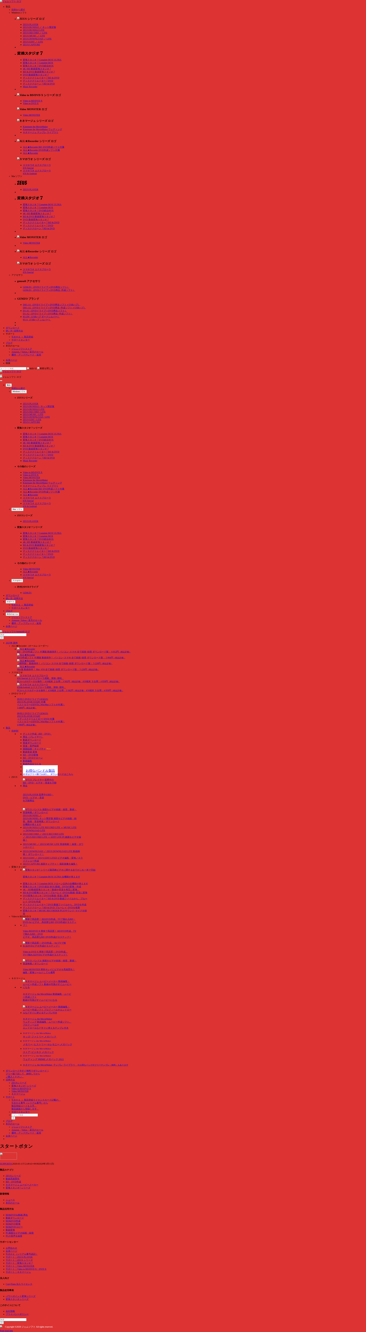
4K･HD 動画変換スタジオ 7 (37, 69)
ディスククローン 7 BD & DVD (39, 84)
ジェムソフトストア (21, 349)
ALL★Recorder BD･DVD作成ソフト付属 (43, 147)
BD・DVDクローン (33, 758)
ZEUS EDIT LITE (33, 42)
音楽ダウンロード (32, 743)
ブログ (9, 343)
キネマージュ (18, 1094)
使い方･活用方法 (14, 331)
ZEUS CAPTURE (31, 44)
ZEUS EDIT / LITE (32, 419)
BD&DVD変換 (13, 1224)
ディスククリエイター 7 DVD (38, 81)
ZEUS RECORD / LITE (34, 412)
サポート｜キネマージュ (18, 1272)
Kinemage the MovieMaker (35, 126)
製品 (9, 385)
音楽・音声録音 (31, 746)
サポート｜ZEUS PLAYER (19, 1257)
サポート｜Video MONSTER (20, 1266)
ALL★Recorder (30, 153)
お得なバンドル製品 (40, 770)
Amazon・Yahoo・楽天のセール (27, 1130)
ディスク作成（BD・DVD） (37, 734)
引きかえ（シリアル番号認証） (22, 1254)
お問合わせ (11, 1248)
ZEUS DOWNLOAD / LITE (36, 417)
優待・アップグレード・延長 (26, 355)
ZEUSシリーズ (18, 1083)
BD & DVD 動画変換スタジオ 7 (39, 72)
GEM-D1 (27, 592)
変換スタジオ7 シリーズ (23, 1086)
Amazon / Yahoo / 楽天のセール (26, 620)
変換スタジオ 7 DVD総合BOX (38, 66)
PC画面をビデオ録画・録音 (20, 1233)
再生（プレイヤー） (33, 737)
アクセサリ (17, 580)
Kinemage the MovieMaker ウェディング (42, 129)
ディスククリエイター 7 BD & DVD (41, 78)
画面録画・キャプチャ (37, 749)
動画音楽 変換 (30, 752)
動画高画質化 (12, 1179)
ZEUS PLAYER (30, 24)
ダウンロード (12, 328)
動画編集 (27, 761)
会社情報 (10, 1311)
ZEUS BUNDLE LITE (33, 30)
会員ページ (11, 360)
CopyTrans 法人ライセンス (19, 1284)
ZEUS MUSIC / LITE (33, 414)
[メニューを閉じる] (1, 380)
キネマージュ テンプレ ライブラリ (40, 132)
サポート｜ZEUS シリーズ (19, 1260)
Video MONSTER (31, 115)
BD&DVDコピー (14, 1227)
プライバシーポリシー (17, 1314)
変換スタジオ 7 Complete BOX (38, 63)
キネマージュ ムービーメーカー (22, 1185)
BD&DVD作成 (13, 1221)
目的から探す (18, 9)
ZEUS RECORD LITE (35, 33)
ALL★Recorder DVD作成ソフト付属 (41, 150)
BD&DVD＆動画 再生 (17, 1215)
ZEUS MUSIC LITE (34, 36)
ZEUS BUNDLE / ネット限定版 (38, 406)
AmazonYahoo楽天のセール (27, 352)
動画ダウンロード (32, 740)
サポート (10, 602)
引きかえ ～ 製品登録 (22, 337)
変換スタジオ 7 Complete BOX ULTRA (42, 60)
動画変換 (10, 1230)
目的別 (14, 731)
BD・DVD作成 (13, 1182)
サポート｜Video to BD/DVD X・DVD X (26, 1269)
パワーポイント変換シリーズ (20, 1296)
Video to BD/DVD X (32, 101)
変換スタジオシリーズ (17, 1299)
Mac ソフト (17, 509)
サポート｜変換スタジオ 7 (19, 1263)
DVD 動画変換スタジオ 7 (36, 75)
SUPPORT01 (6, 1164)
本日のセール (12, 614)
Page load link (6, 1330)
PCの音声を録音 (14, 1236)
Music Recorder (30, 86)
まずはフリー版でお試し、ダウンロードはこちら (48, 774)
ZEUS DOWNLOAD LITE (37, 39)
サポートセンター (20, 340)
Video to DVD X (31, 103)
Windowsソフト (19, 391)
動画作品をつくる (32, 764)
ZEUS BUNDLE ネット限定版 (39, 27)
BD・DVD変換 (30, 755)
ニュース (10, 1200)
